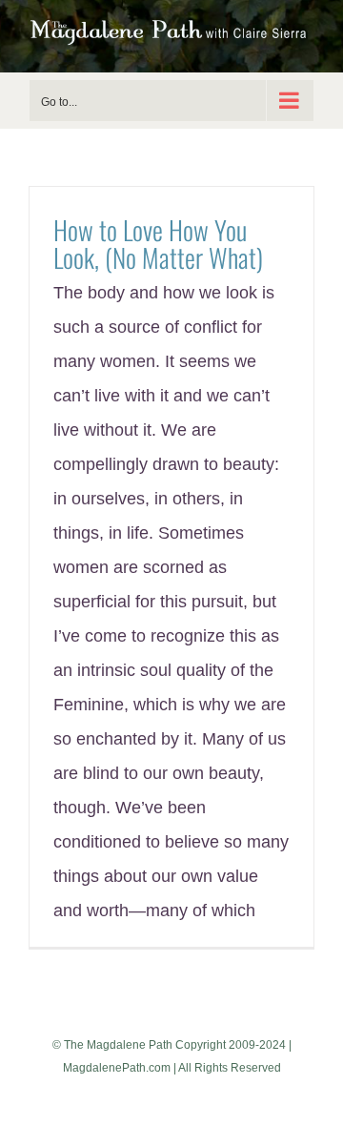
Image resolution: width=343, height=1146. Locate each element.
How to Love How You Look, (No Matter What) (158, 243)
